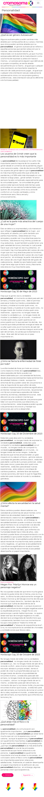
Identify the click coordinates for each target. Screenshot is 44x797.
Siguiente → (28, 775)
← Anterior (7, 775)
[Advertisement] (22, 105)
